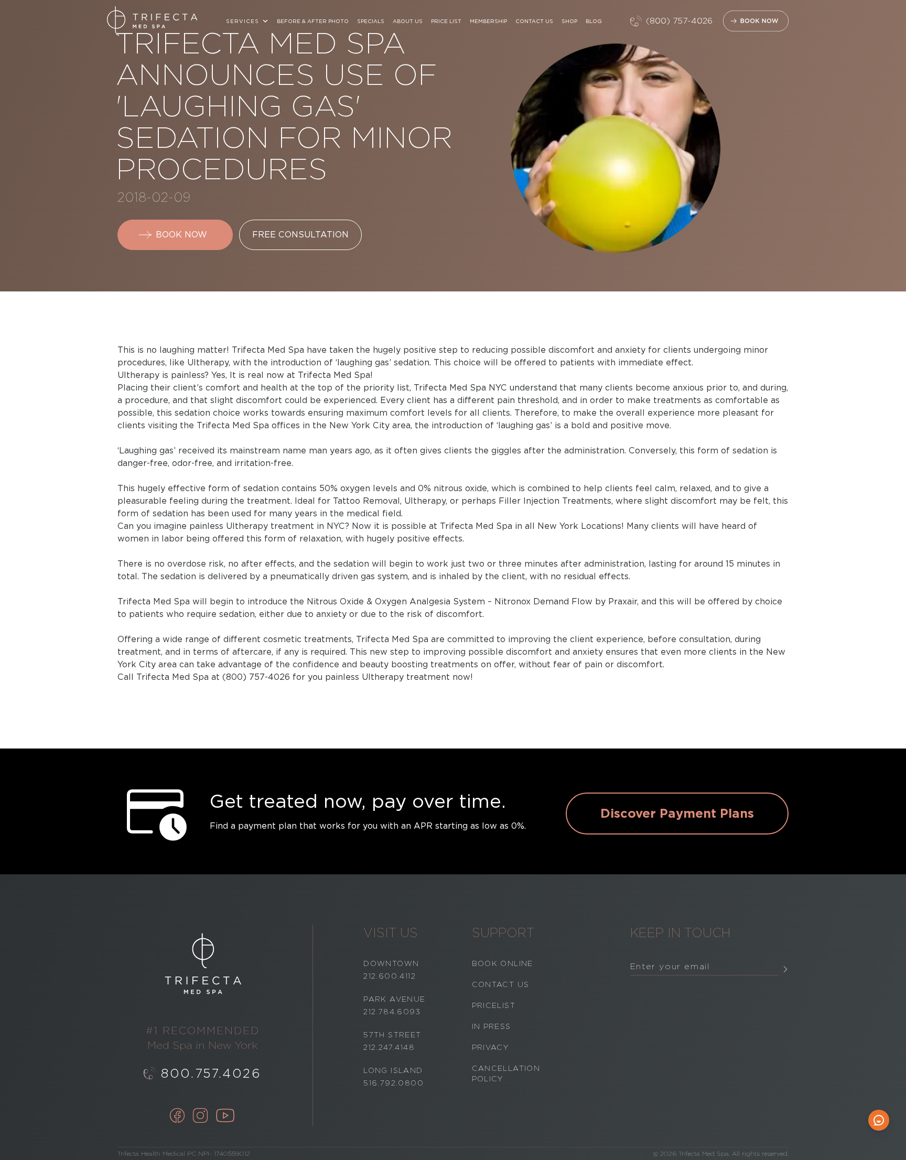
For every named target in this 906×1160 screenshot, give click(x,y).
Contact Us (534, 21)
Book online (502, 963)
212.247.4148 (389, 1047)
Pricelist (494, 1005)
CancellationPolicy (506, 1073)
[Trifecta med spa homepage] (152, 21)
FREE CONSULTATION (300, 235)
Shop (569, 21)
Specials (370, 21)
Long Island (393, 1070)
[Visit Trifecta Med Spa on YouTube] (225, 1116)
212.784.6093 (391, 1011)
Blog (594, 21)
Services (242, 21)
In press (491, 1026)
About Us (408, 21)
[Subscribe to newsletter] (785, 968)
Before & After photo (313, 21)
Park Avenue (394, 999)
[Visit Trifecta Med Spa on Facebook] (177, 1116)
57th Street (392, 1035)
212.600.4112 (389, 976)
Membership (488, 21)
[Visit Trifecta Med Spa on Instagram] (200, 1116)
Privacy (490, 1047)
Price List (446, 21)
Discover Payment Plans (677, 813)
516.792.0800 (393, 1083)
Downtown (391, 963)
